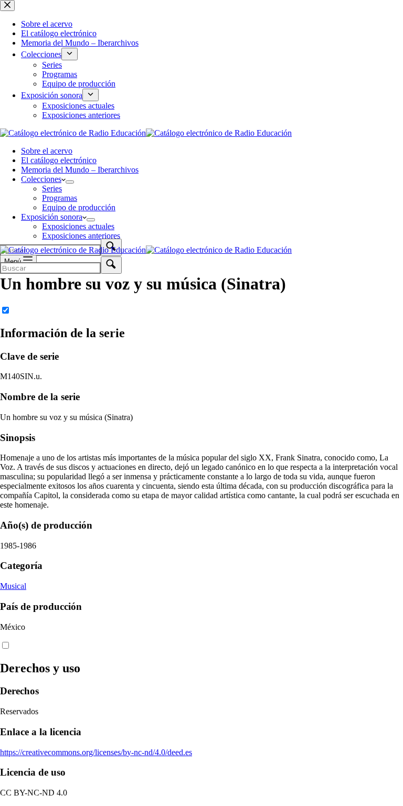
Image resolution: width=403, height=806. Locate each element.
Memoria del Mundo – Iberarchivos (80, 169)
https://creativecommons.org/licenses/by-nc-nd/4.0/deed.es (96, 752)
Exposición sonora (51, 216)
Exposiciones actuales (78, 226)
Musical (13, 586)
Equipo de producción (78, 207)
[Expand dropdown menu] (70, 182)
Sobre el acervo (46, 150)
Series (52, 188)
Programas (59, 198)
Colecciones (41, 179)
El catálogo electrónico (59, 160)
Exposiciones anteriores (81, 235)
